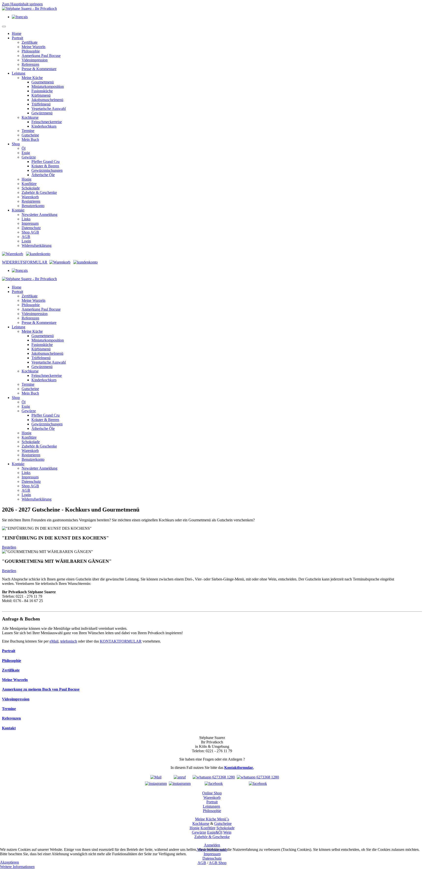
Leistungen (211, 806)
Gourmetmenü (42, 82)
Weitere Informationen (17, 867)
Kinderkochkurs (43, 126)
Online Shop (212, 793)
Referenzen (30, 64)
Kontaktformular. (239, 767)
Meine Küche (32, 78)
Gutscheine (30, 135)
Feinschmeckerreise (46, 122)
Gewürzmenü (42, 113)
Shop (16, 144)
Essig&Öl (214, 832)
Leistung (18, 73)
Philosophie (31, 51)
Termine (28, 131)
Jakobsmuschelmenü (47, 100)
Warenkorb (30, 197)
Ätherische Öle (43, 175)
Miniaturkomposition (47, 86)
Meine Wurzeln (33, 47)
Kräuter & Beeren (45, 166)
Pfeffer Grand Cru (45, 161)
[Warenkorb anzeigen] (12, 254)
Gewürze (29, 157)
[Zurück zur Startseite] (29, 8)
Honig (26, 179)
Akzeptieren (9, 862)
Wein (227, 832)
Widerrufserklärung (37, 245)
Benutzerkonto (33, 206)
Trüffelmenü (41, 104)
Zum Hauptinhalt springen (22, 4)
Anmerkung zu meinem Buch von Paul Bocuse (41, 689)
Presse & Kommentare (39, 69)
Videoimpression (35, 60)
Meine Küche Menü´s (212, 819)
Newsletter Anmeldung (39, 214)
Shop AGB (30, 232)
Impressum (30, 223)
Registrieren (31, 201)
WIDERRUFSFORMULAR (24, 262)
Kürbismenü (41, 95)
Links (26, 219)
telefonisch (68, 641)
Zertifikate (30, 42)
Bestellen (9, 547)
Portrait (17, 38)
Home (16, 33)
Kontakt (18, 210)
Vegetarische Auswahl (48, 108)
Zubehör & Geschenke (39, 192)
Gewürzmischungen (47, 170)
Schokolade (31, 188)
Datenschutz (31, 228)
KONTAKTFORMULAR (121, 641)
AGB (26, 237)
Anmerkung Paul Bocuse (41, 55)
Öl (24, 148)
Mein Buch (30, 139)
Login (26, 241)
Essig (26, 153)
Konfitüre (29, 184)
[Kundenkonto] (38, 254)
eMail (54, 641)
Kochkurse (30, 117)
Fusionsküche (42, 91)
